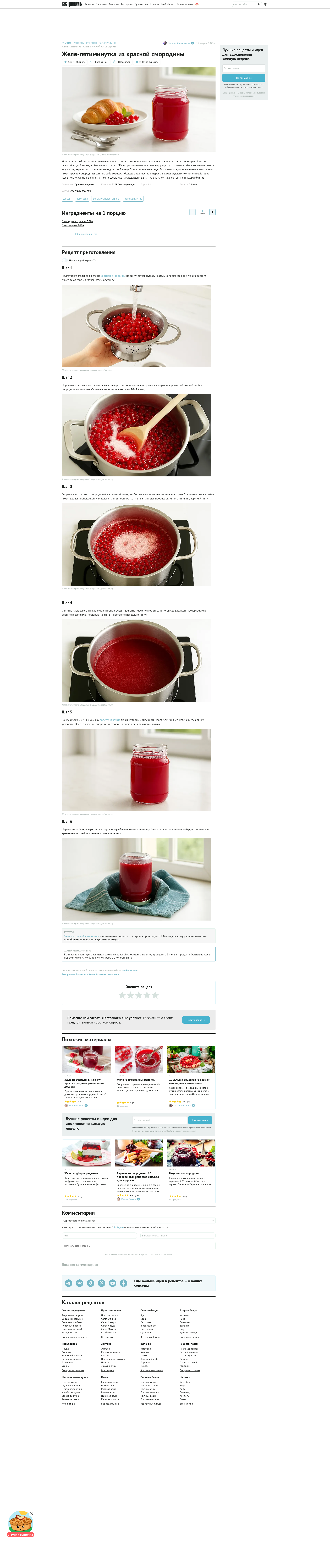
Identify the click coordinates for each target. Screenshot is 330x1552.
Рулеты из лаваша (110, 1352)
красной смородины (113, 275)
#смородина (68, 974)
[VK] (79, 1283)
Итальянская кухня (72, 1388)
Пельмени (185, 1322)
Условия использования (185, 1131)
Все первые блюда (150, 1337)
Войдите (118, 1227)
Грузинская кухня (71, 1385)
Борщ (143, 1318)
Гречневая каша (109, 1382)
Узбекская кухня (70, 1395)
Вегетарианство (133, 198)
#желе (91, 974)
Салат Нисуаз (108, 1325)
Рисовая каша (108, 1388)
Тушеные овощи (188, 1332)
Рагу (182, 1329)
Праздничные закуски (113, 1359)
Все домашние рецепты (74, 1337)
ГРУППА (120, 1076)
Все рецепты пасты (190, 1370)
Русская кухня (69, 1382)
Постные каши (148, 1395)
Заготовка (82, 198)
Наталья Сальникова (179, 43)
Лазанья (184, 1359)
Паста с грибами (188, 1355)
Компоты (184, 1395)
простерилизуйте (110, 720)
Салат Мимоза (108, 1329)
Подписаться (200, 1120)
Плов (182, 1318)
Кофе (182, 1388)
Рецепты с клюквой (72, 1329)
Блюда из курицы (71, 1359)
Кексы (143, 1355)
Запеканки (67, 1362)
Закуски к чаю (109, 1365)
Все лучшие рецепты (73, 1370)
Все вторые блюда (189, 1337)
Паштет (105, 1362)
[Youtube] (112, 1283)
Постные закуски (149, 1385)
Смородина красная (77, 221)
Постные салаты (148, 1382)
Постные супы (147, 1388)
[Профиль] (266, 4)
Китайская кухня (71, 1392)
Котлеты (184, 1315)
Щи (142, 1315)
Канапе (105, 1355)
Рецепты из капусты (72, 1315)
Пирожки (145, 1362)
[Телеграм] (68, 1283)
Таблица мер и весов (86, 233)
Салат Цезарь (108, 1322)
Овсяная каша (108, 1385)
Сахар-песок (73, 225)
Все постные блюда (150, 1403)
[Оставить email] (159, 1120)
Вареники (185, 1325)
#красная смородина (107, 974)
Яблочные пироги (71, 1325)
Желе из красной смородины (81, 936)
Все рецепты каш (110, 1403)
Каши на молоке (110, 1399)
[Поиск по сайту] (247, 4)
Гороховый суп (148, 1325)
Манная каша (108, 1392)
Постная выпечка (149, 1392)
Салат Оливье (108, 1318)
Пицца (65, 1348)
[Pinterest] (101, 1283)
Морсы (183, 1385)
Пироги (144, 1365)
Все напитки (186, 1403)
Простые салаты (109, 1315)
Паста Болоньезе (189, 1352)
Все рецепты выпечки (151, 1370)
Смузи (183, 1399)
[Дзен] (123, 1283)
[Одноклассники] (90, 1283)
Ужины (65, 1365)
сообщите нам (129, 970)
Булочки (144, 1352)
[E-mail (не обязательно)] (178, 1235)
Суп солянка (146, 1329)
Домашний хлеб (149, 1359)
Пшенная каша (109, 1395)
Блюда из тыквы (70, 1332)
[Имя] (99, 1235)
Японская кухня (70, 1399)
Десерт (67, 198)
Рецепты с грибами (72, 1322)
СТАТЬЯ (67, 1076)
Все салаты (107, 1337)
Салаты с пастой (188, 1362)
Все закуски (107, 1370)
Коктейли (185, 1382)
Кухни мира (68, 1403)
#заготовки (81, 974)
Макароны (185, 1365)
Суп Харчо (146, 1332)
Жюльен (105, 1348)
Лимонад (185, 1392)
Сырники (67, 1352)
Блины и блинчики (72, 1355)
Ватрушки (145, 1348)
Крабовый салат (110, 1332)
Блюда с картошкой (72, 1318)
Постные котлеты (149, 1399)
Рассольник (146, 1322)
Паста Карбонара (189, 1348)
